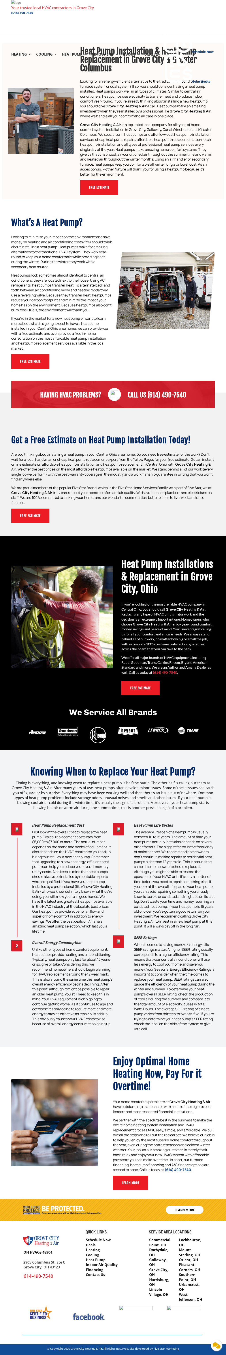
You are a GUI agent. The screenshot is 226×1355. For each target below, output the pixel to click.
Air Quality (103, 55)
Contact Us (95, 1274)
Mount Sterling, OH (189, 1252)
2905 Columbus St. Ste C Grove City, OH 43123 (44, 1265)
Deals (150, 55)
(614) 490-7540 (22, 13)
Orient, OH (188, 1259)
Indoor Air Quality (102, 1264)
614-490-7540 (38, 1276)
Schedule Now (98, 1239)
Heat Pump (72, 55)
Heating (19, 55)
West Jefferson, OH (190, 1297)
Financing (94, 1269)
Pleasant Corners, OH (189, 1267)
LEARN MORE (130, 1183)
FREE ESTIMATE (99, 187)
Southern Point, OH (187, 1277)
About (129, 55)
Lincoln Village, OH (158, 1292)
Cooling (44, 55)
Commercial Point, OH (159, 1242)
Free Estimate (30, 516)
